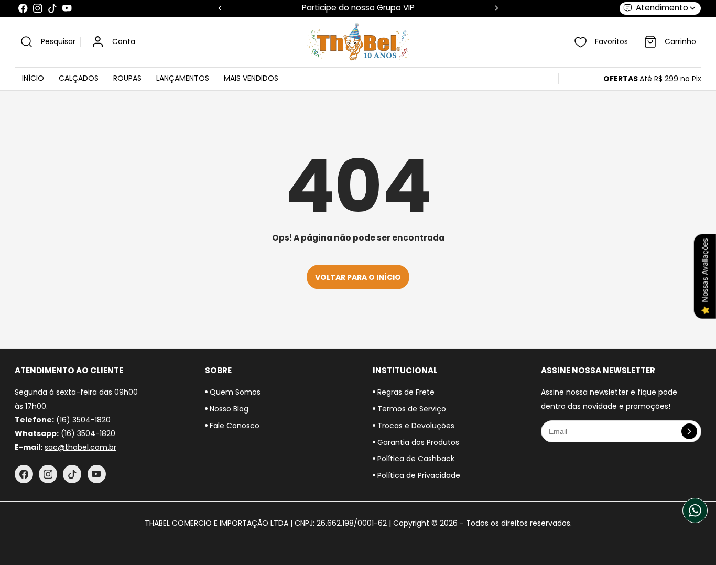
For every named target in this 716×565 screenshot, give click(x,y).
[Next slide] (496, 8)
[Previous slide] (219, 8)
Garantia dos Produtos (417, 442)
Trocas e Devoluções (414, 425)
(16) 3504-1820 (83, 420)
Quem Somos (234, 392)
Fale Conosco (233, 425)
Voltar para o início (358, 277)
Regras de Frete (405, 392)
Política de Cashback (414, 458)
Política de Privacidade (417, 475)
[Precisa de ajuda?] (695, 510)
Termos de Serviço (410, 409)
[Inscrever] (689, 431)
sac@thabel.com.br (80, 447)
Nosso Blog (228, 409)
